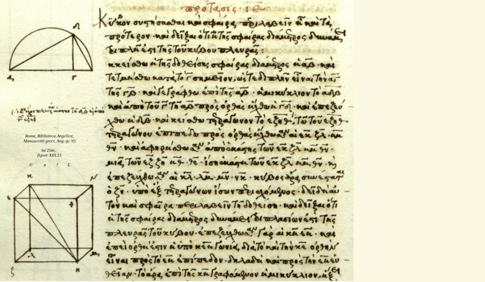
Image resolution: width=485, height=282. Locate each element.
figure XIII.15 (49, 155)
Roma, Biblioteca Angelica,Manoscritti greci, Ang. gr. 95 (49, 138)
